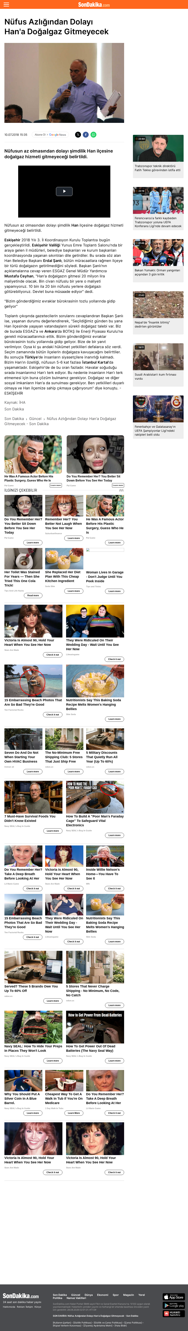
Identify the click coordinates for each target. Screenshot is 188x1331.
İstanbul (89, 362)
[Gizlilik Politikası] (82, 1322)
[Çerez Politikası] (133, 1322)
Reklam (21, 1306)
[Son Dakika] (94, 4)
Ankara (50, 331)
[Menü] (6, 4)
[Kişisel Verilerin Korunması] (67, 1325)
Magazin (128, 1294)
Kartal (103, 362)
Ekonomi (102, 1294)
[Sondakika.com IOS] (174, 1296)
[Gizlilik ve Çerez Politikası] (108, 1322)
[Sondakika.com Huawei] (174, 1313)
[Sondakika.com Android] (174, 1305)
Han (74, 225)
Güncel (75, 1294)
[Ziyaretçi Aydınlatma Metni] (97, 1325)
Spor (116, 1294)
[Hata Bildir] (121, 1325)
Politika (57, 1298)
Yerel (141, 1294)
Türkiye (31, 357)
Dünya (89, 1294)
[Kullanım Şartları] (62, 1322)
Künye (38, 1306)
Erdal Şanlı (52, 260)
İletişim (29, 1306)
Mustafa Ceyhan (18, 276)
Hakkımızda (9, 1306)
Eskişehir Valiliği (46, 245)
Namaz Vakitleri (76, 1298)
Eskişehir (12, 240)
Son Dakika (60, 1294)
